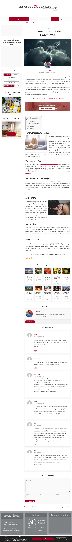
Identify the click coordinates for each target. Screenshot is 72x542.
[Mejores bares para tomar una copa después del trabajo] (47, 288)
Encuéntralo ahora (9, 85)
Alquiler (7, 74)
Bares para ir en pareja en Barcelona (29, 276)
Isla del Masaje (30, 128)
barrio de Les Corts (39, 205)
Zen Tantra (29, 125)
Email (42, 494)
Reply (35, 351)
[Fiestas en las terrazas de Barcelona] (66, 288)
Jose (35, 423)
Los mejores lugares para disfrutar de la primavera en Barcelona (57, 277)
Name (27, 494)
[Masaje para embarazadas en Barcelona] (38, 288)
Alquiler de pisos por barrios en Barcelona (12, 532)
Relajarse (47, 28)
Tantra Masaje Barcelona (32, 119)
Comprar (18, 19)
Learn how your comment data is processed (56, 507)
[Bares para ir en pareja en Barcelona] (29, 271)
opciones (23, 540)
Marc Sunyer (37, 374)
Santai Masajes (30, 126)
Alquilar (12, 19)
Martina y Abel (37, 358)
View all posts (30, 321)
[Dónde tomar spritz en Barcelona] (47, 271)
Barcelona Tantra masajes (32, 123)
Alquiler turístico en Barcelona (9, 528)
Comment (28, 480)
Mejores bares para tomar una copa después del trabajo (47, 294)
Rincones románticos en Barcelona (57, 293)
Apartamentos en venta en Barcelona (11, 530)
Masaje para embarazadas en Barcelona (38, 293)
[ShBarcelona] (36, 7)
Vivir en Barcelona (44, 19)
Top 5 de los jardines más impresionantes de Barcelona (29, 294)
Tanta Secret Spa (30, 121)
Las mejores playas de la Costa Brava (38, 276)
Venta (15, 74)
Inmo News (33, 19)
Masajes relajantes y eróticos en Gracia (53, 98)
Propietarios (25, 19)
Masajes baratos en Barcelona (53, 193)
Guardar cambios (61, 538)
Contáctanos (55, 19)
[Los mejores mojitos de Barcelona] (66, 271)
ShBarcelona (28, 93)
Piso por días (11, 82)
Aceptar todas (37, 538)
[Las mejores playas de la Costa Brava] (38, 271)
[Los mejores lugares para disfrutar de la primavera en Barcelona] (57, 271)
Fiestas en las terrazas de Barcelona (66, 293)
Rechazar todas (48, 538)
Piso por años (11, 77)
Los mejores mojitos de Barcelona (66, 276)
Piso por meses (11, 80)
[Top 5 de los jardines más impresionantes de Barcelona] (29, 288)
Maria (35, 334)
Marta (50, 70)
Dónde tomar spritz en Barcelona (47, 276)
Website (57, 494)
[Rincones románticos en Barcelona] (57, 288)
